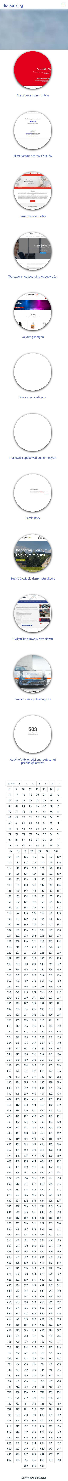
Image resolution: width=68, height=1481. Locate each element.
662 (59, 1302)
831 (9, 1443)
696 (50, 1330)
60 (37, 823)
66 (23, 828)
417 (59, 1105)
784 (26, 1403)
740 (9, 1370)
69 (44, 828)
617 (34, 1268)
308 (26, 1020)
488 (9, 1167)
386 (34, 1082)
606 (59, 1257)
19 (30, 795)
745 (50, 1370)
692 (17, 1330)
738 (50, 1364)
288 (34, 1003)
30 (51, 800)
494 (59, 1167)
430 (50, 1116)
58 (23, 823)
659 (34, 1302)
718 (59, 1347)
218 (34, 947)
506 (42, 1178)
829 (50, 1437)
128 (42, 873)
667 (42, 1308)
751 (42, 1375)
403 (59, 1093)
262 (50, 981)
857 (50, 1460)
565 (9, 1229)
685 (17, 1324)
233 (42, 958)
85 (44, 840)
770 (26, 1392)
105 (26, 857)
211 (34, 941)
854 (26, 1460)
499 (42, 1172)
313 (9, 1026)
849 (42, 1454)
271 (9, 992)
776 (17, 1398)
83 (30, 840)
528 (50, 1195)
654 (50, 1296)
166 (9, 907)
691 (9, 1330)
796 (9, 1415)
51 (30, 817)
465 (50, 1144)
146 (17, 890)
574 (26, 1234)
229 (9, 958)
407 (34, 1099)
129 (50, 873)
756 (26, 1381)
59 (30, 823)
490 (26, 1167)
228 (59, 952)
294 (26, 1009)
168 (26, 907)
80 (9, 840)
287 (26, 1003)
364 (26, 1065)
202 (17, 935)
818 (17, 1432)
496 (17, 1172)
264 (9, 986)
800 (42, 1415)
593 (9, 1251)
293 (17, 1009)
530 (9, 1200)
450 (42, 1133)
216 (17, 947)
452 (59, 1133)
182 (26, 919)
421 (34, 1110)
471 (42, 1150)
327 (9, 1037)
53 (44, 817)
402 (50, 1093)
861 (42, 1465)
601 (17, 1257)
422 (42, 1110)
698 (9, 1336)
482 (17, 1161)
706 (17, 1341)
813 (34, 1426)
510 (17, 1184)
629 (17, 1279)
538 (17, 1206)
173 (9, 913)
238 (26, 964)
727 (17, 1358)
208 (9, 941)
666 (34, 1308)
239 (34, 964)
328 (17, 1037)
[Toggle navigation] (64, 4)
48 (9, 817)
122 (50, 868)
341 (9, 1048)
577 (50, 1234)
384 (17, 1082)
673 (34, 1313)
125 (17, 873)
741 (17, 1370)
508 (59, 1178)
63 (58, 823)
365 (34, 1065)
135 (42, 879)
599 (59, 1251)
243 (9, 969)
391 (17, 1088)
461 (17, 1144)
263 (59, 981)
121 (42, 868)
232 (34, 958)
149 (42, 890)
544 (9, 1212)
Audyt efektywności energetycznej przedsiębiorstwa (33, 761)
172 (59, 907)
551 (9, 1217)
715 (34, 1347)
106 (34, 857)
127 (34, 873)
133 (26, 879)
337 (34, 1043)
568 (34, 1229)
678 (17, 1319)
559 (17, 1223)
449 (34, 1133)
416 (50, 1105)
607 (9, 1262)
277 (59, 992)
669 (59, 1308)
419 (17, 1110)
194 (9, 930)
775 (9, 1398)
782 (9, 1403)
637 (26, 1285)
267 (34, 986)
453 (9, 1138)
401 (42, 1093)
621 (9, 1274)
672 (26, 1313)
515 (59, 1184)
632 (42, 1279)
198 (42, 930)
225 (34, 952)
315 (26, 1026)
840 (26, 1449)
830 (59, 1437)
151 (59, 890)
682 (50, 1319)
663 (9, 1308)
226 (42, 952)
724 (50, 1353)
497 (26, 1172)
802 (59, 1415)
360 (50, 1060)
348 (9, 1054)
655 (59, 1296)
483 (26, 1161)
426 (17, 1116)
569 (42, 1229)
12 (37, 789)
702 (42, 1336)
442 (34, 1127)
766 (50, 1386)
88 (9, 845)
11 (30, 789)
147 (26, 890)
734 (17, 1364)
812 (26, 1426)
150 (50, 890)
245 (26, 969)
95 (58, 845)
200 (59, 930)
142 (42, 885)
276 (50, 992)
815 (50, 1426)
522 (59, 1189)
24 (9, 800)
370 (17, 1071)
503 (17, 1178)
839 (17, 1449)
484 (34, 1161)
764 (34, 1386)
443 (42, 1127)
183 (34, 919)
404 (9, 1099)
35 (30, 806)
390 (9, 1088)
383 (9, 1082)
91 (30, 845)
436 (42, 1122)
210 (26, 941)
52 (37, 817)
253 (34, 975)
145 (9, 890)
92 (37, 845)
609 (26, 1262)
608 (17, 1262)
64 (9, 828)
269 (50, 986)
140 (26, 885)
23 (58, 795)
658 (26, 1302)
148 (34, 890)
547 (34, 1212)
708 (34, 1341)
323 (34, 1031)
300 (17, 1014)
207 (59, 935)
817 (9, 1432)
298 (59, 1009)
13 (44, 789)
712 (9, 1347)
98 (25, 851)
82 (23, 840)
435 (34, 1122)
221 (59, 947)
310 (42, 1020)
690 (59, 1324)
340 (59, 1043)
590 (42, 1246)
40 (9, 811)
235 (59, 958)
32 (9, 806)
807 (42, 1420)
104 (17, 857)
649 (9, 1296)
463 (34, 1144)
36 (37, 806)
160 (17, 902)
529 (59, 1195)
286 (17, 1003)
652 (34, 1296)
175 (26, 913)
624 (34, 1274)
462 (26, 1144)
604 (42, 1257)
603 (34, 1257)
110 (9, 862)
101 (48, 851)
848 (34, 1454)
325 (50, 1031)
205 (42, 935)
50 (23, 817)
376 (9, 1076)
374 (50, 1071)
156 (42, 896)
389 (59, 1082)
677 (9, 1319)
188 (17, 924)
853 (17, 1460)
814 (42, 1426)
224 (26, 952)
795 (59, 1409)
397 (9, 1093)
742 (26, 1370)
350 (26, 1054)
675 (50, 1313)
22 (51, 795)
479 (50, 1155)
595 (26, 1251)
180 (9, 919)
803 (9, 1420)
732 (59, 1358)
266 (26, 986)
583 (42, 1240)
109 (59, 857)
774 (59, 1392)
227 (50, 952)
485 (42, 1161)
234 (50, 958)
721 (26, 1353)
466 (59, 1144)
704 (59, 1336)
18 (23, 795)
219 (42, 947)
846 (17, 1454)
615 (17, 1268)
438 (59, 1122)
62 (51, 823)
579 (9, 1240)
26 (23, 800)
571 (59, 1229)
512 (34, 1184)
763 (26, 1386)
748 (17, 1375)
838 (9, 1449)
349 (17, 1054)
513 (42, 1184)
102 (56, 851)
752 (50, 1375)
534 (42, 1200)
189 (26, 924)
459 (59, 1138)
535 (50, 1200)
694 (34, 1330)
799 (34, 1415)
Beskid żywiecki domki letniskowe (32, 578)
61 (44, 823)
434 (26, 1122)
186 (59, 919)
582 (34, 1240)
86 (51, 840)
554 (34, 1217)
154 (26, 896)
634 (59, 1279)
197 (34, 930)
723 (42, 1353)
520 (42, 1189)
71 (58, 828)
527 (42, 1195)
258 (17, 981)
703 (50, 1336)
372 (34, 1071)
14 (51, 789)
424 (59, 1110)
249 (59, 969)
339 (50, 1043)
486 (50, 1161)
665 (26, 1308)
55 (58, 817)
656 (9, 1302)
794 (50, 1409)
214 (59, 941)
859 (26, 1465)
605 (50, 1257)
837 (59, 1443)
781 (59, 1398)
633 (50, 1279)
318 (50, 1026)
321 (17, 1031)
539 (26, 1206)
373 (42, 1071)
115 (50, 862)
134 (34, 879)
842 (42, 1449)
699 (17, 1336)
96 (11, 851)
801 (50, 1415)
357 (26, 1060)
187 (9, 924)
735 (26, 1364)
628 (9, 1279)
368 (59, 1065)
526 (34, 1195)
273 (26, 992)
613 (59, 1262)
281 (34, 998)
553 (26, 1217)
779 (42, 1398)
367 (50, 1065)
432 (9, 1122)
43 (30, 811)
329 (26, 1037)
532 (26, 1200)
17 (16, 795)
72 (9, 834)
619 (50, 1268)
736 (34, 1364)
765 (42, 1386)
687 (34, 1324)
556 (50, 1217)
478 (42, 1155)
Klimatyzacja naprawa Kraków (32, 156)
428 (34, 1116)
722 (34, 1353)
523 (9, 1195)
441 (26, 1127)
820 (34, 1432)
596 (34, 1251)
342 (17, 1048)
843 (50, 1449)
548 (42, 1212)
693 (26, 1330)
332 (50, 1037)
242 (59, 964)
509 (9, 1184)
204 (34, 935)
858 (59, 1460)
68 (37, 828)
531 (17, 1200)
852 (9, 1460)
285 (9, 1003)
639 (42, 1285)
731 (50, 1358)
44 (37, 811)
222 (9, 952)
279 (17, 998)
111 (17, 862)
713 (17, 1347)
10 (23, 789)
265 (17, 986)
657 (17, 1302)
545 (17, 1212)
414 (34, 1105)
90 (23, 845)
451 (50, 1133)
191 (42, 924)
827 (34, 1437)
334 (9, 1043)
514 (50, 1184)
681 (42, 1319)
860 (34, 1465)
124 (9, 873)
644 (26, 1291)
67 (30, 828)
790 (17, 1409)
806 (34, 1420)
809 (59, 1420)
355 (9, 1060)
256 (59, 975)
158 (59, 896)
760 (59, 1381)
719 (9, 1353)
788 (59, 1403)
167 (17, 907)
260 (34, 981)
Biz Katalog (13, 5)
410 (59, 1099)
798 (26, 1415)
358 (34, 1060)
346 (50, 1048)
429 (42, 1116)
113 (34, 862)
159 (9, 902)
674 (42, 1313)
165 (59, 902)
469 (26, 1150)
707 (26, 1341)
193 (59, 924)
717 (50, 1347)
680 (34, 1319)
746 (59, 1370)
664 (17, 1308)
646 (42, 1291)
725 (59, 1353)
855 (34, 1460)
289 (42, 1003)
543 (59, 1206)
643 (17, 1291)
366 (42, 1065)
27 (30, 800)
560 (26, 1223)
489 (17, 1167)
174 (17, 913)
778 (34, 1398)
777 (26, 1398)
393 (34, 1088)
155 (34, 896)
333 (59, 1037)
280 (26, 998)
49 (16, 817)
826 (26, 1437)
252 (26, 975)
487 (59, 1161)
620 (59, 1268)
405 (17, 1099)
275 (42, 992)
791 (26, 1409)
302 (34, 1014)
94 (51, 845)
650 (17, 1296)
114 (42, 862)
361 (59, 1060)
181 (17, 919)
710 (50, 1341)
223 (17, 952)
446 (9, 1133)
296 (42, 1009)
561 (34, 1223)
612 (50, 1262)
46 (51, 811)
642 (9, 1291)
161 (26, 902)
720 (17, 1353)
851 (59, 1454)
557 (59, 1217)
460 (9, 1144)
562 (42, 1223)
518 (26, 1189)
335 (17, 1043)
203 (26, 935)
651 (26, 1296)
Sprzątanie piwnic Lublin (33, 95)
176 (34, 913)
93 (44, 845)
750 (34, 1375)
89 (16, 845)
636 (17, 1285)
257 (9, 981)
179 (59, 913)
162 (34, 902)
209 (17, 941)
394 (42, 1088)
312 (59, 1020)
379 (34, 1076)
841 (34, 1449)
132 (17, 879)
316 (34, 1026)
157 (50, 896)
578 (59, 1234)
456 (34, 1138)
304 (50, 1014)
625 (42, 1274)
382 (59, 1076)
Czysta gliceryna (33, 337)
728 (26, 1358)
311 (50, 1020)
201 (9, 935)
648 (59, 1291)
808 (50, 1420)
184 (42, 919)
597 (42, 1251)
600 (9, 1257)
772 (42, 1392)
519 (34, 1189)
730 (42, 1358)
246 (34, 969)
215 (9, 947)
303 (42, 1014)
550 (59, 1212)
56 (9, 823)
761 (9, 1386)
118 (17, 868)
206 (50, 935)
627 (59, 1274)
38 (51, 806)
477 (34, 1155)
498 (34, 1172)
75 (30, 834)
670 (9, 1313)
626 (50, 1274)
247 (42, 969)
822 (50, 1432)
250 (9, 975)
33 (16, 806)
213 (50, 941)
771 (34, 1392)
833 (26, 1443)
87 (58, 840)
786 (42, 1403)
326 (59, 1031)
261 (42, 981)
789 (9, 1409)
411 (9, 1105)
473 (59, 1150)
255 (50, 975)
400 (34, 1093)
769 (17, 1392)
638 (34, 1285)
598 (50, 1251)
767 (59, 1386)
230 (17, 958)
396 (59, 1088)
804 (17, 1420)
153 (17, 896)
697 (59, 1330)
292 (9, 1009)
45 (44, 811)
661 (50, 1302)
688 (42, 1324)
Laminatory (33, 518)
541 (42, 1206)
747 (9, 1375)
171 (50, 907)
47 (58, 811)
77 (44, 834)
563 (50, 1223)
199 (50, 930)
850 (50, 1454)
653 (42, 1296)
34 (23, 806)
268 (42, 986)
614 (9, 1268)
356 (17, 1060)
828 (42, 1437)
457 (42, 1138)
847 (26, 1454)
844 (59, 1449)
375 (59, 1071)
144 (59, 885)
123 (59, 868)
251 (17, 975)
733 (9, 1364)
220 (50, 947)
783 (17, 1403)
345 (42, 1048)
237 (17, 964)
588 (26, 1246)
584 (50, 1240)
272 (17, 992)
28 (37, 800)
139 (17, 885)
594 (17, 1251)
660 (42, 1302)
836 (50, 1443)
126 (26, 873)
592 (59, 1246)
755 (17, 1381)
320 (9, 1031)
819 (26, 1432)
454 (17, 1138)
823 (59, 1432)
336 (26, 1043)
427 (26, 1116)
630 (26, 1279)
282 (42, 998)
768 (9, 1392)
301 (26, 1014)
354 (59, 1054)
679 (26, 1319)
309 (34, 1020)
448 (26, 1133)
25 (16, 800)
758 (42, 1381)
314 (17, 1026)
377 (17, 1076)
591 (50, 1246)
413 (26, 1105)
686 (26, 1324)
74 (23, 834)
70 (51, 828)
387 (42, 1082)
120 (34, 868)
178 (50, 913)
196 (26, 930)
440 (17, 1127)
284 (59, 998)
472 (50, 1150)
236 (9, 964)
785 (34, 1403)
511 (26, 1184)
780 (50, 1398)
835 (42, 1443)
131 (9, 879)
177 (42, 913)
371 (26, 1071)
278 (9, 998)
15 (58, 789)
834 (34, 1443)
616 (26, 1268)
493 (50, 1167)
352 (42, 1054)
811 (17, 1426)
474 (9, 1155)
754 (9, 1381)
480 (59, 1155)
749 (26, 1375)
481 (9, 1161)
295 (34, 1009)
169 (34, 907)
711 (59, 1341)
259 (26, 981)
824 (9, 1437)
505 (34, 1178)
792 (34, 1409)
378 (26, 1076)
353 (50, 1054)
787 (50, 1403)
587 (17, 1246)
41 (16, 811)
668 (50, 1308)
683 (59, 1319)
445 (59, 1127)
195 (17, 930)
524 (17, 1195)
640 (50, 1285)
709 (42, 1341)
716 (42, 1347)
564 (59, 1223)
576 (42, 1234)
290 (50, 1003)
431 (59, 1116)
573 (17, 1234)
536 (59, 1200)
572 (9, 1234)
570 (50, 1229)
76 (37, 834)
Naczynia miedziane (32, 397)
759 (50, 1381)
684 (9, 1324)
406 (26, 1099)
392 (26, 1088)
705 (9, 1341)
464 (42, 1144)
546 (26, 1212)
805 (26, 1420)
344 (34, 1048)
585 (59, 1240)
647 (50, 1291)
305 (59, 1014)
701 (34, 1336)
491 (34, 1167)
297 (50, 1009)
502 (9, 1178)
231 (26, 958)
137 (59, 879)
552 (17, 1217)
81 (16, 840)
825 (17, 1437)
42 (23, 811)
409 (50, 1099)
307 (17, 1020)
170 (42, 907)
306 (9, 1020)
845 (9, 1454)
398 (17, 1093)
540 (34, 1206)
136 (50, 879)
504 (26, 1178)
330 (34, 1037)
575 (34, 1234)
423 (50, 1110)
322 (26, 1031)
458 (50, 1138)
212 (42, 941)
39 (58, 806)
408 (42, 1099)
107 (42, 857)
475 (17, 1155)
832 (17, 1443)
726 (9, 1358)
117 (9, 868)
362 (9, 1065)
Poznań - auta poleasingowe (32, 699)
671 (17, 1313)
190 (34, 924)
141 (34, 885)
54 (51, 817)
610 (34, 1262)
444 (50, 1127)
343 (26, 1048)
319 (59, 1026)
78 (51, 834)
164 (50, 902)
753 (59, 1375)
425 (9, 1116)
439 (9, 1127)
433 (17, 1122)
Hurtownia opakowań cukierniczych (32, 457)
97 (18, 851)
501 (59, 1172)
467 (9, 1150)
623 (26, 1274)
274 (34, 992)
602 (26, 1257)
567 (26, 1229)
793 (42, 1409)
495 (9, 1172)
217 (26, 947)
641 (59, 1285)
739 (59, 1364)
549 (50, 1212)
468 (17, 1150)
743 (34, 1370)
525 (26, 1195)
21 (44, 795)
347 (59, 1048)
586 (9, 1246)
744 (42, 1370)
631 (34, 1279)
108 (50, 857)
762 (17, 1386)
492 (42, 1167)
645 (34, 1291)
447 (17, 1133)
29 (44, 800)
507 (50, 1178)
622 (17, 1274)
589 (34, 1246)
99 (32, 851)
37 (44, 806)
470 (34, 1150)
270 (59, 986)
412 (17, 1105)
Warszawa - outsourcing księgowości (32, 276)
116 (59, 862)
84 (37, 840)
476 (26, 1155)
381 (50, 1076)
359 (42, 1060)
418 (9, 1110)
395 (50, 1088)
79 (58, 834)
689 (50, 1324)
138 (9, 885)
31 (58, 800)
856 (42, 1460)
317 (42, 1026)
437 (50, 1122)
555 (42, 1217)
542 (50, 1206)
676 (59, 1313)
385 (26, 1082)
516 (9, 1189)
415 (42, 1105)
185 (50, 919)
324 (42, 1031)
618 (42, 1268)
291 (59, 1003)
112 (26, 862)
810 (9, 1426)
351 (34, 1054)
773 (50, 1392)
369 (9, 1071)
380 (42, 1076)
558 (9, 1223)
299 (9, 1014)
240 (42, 964)
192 (50, 924)
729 (34, 1358)
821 (42, 1432)
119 (26, 868)
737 (42, 1364)
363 (17, 1065)
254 (42, 975)
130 (59, 873)
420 (26, 1110)
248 (50, 969)
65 (16, 828)
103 (9, 857)
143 (50, 885)
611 (42, 1262)
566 (17, 1229)
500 (50, 1172)
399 (26, 1093)
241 (50, 964)
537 (9, 1206)
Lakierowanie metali (33, 216)
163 (42, 902)
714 (26, 1347)
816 (59, 1426)
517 (17, 1189)
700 (26, 1336)
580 (17, 1240)
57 (16, 823)
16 (9, 795)
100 (40, 851)
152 (9, 896)
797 (17, 1415)
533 (34, 1200)
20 (37, 795)
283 (50, 998)
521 (50, 1189)
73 (16, 834)
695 (42, 1330)
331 (42, 1037)
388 (50, 1082)
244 (17, 969)
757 (34, 1381)
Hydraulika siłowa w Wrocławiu (33, 639)
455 (26, 1138)
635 (9, 1285)
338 (42, 1043)
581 (26, 1240)
